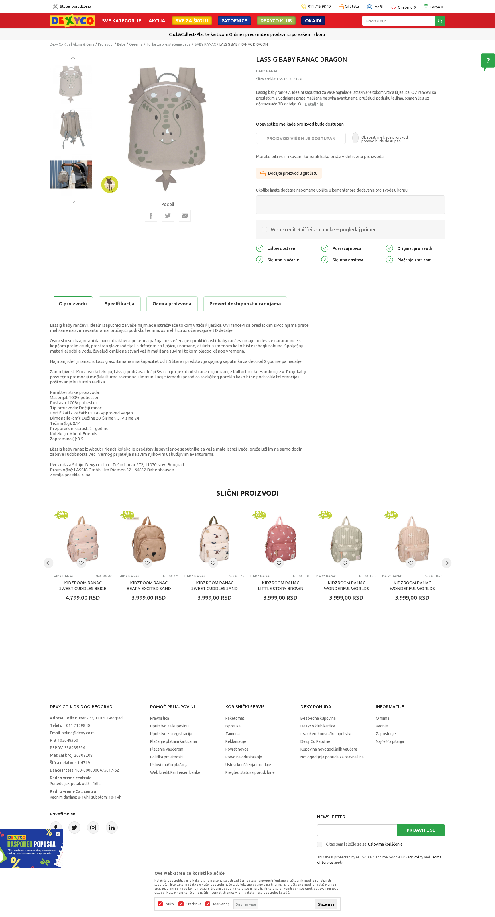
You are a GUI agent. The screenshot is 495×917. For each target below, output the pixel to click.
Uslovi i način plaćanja (169, 764)
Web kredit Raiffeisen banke (175, 772)
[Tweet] (168, 215)
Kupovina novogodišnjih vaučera (328, 749)
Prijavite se (421, 830)
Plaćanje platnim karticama (173, 741)
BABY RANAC (205, 44)
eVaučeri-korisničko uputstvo (326, 733)
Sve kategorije (121, 20)
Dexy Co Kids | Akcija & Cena (72, 44)
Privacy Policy (412, 857)
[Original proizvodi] (389, 248)
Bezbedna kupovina (318, 718)
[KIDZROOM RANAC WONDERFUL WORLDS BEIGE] (412, 539)
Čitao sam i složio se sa (364, 844)
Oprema (136, 44)
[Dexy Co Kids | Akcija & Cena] (72, 20)
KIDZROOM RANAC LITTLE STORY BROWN (280, 585)
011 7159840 (78, 725)
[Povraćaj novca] (324, 248)
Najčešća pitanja (390, 741)
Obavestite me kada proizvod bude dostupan (300, 124)
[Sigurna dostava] (324, 259)
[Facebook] (151, 215)
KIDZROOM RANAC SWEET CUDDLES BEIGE (82, 585)
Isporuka (233, 726)
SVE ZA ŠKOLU (192, 20)
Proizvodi (105, 44)
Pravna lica (159, 718)
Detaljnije (314, 104)
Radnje (382, 726)
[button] (81, 563)
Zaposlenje (386, 733)
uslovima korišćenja (385, 844)
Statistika (193, 904)
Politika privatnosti (166, 757)
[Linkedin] (111, 827)
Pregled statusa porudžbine (250, 772)
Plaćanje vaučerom (166, 749)
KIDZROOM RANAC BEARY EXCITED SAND (149, 585)
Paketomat (234, 718)
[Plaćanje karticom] (389, 259)
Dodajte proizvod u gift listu (292, 173)
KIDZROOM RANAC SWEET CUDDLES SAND (214, 585)
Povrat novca (236, 749)
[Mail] (184, 215)
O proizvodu (73, 303)
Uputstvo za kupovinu (169, 726)
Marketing (221, 904)
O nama (382, 718)
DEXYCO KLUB (276, 20)
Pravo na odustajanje (243, 757)
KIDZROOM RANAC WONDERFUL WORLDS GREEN (346, 588)
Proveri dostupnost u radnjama (245, 303)
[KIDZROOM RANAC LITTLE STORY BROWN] (280, 539)
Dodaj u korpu (85, 631)
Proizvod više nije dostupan (300, 138)
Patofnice (234, 20)
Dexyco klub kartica (317, 726)
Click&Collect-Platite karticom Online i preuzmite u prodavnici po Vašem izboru (247, 34)
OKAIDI (313, 20)
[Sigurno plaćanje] (259, 259)
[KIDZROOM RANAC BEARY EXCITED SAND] (148, 539)
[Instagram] (93, 827)
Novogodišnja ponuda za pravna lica (332, 757)
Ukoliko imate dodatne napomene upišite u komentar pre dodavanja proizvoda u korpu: (332, 190)
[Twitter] (74, 827)
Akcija (157, 20)
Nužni (170, 904)
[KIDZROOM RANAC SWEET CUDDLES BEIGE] (82, 539)
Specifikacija (120, 303)
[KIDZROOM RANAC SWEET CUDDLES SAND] (214, 539)
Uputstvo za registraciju (171, 733)
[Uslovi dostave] (259, 248)
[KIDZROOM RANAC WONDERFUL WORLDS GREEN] (346, 539)
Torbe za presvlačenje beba (168, 44)
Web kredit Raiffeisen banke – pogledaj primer (323, 229)
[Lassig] (109, 184)
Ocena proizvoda (172, 303)
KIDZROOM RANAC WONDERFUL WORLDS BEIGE (412, 588)
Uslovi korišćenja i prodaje (248, 764)
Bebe (121, 44)
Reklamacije (235, 741)
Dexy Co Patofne (315, 741)
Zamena (232, 733)
